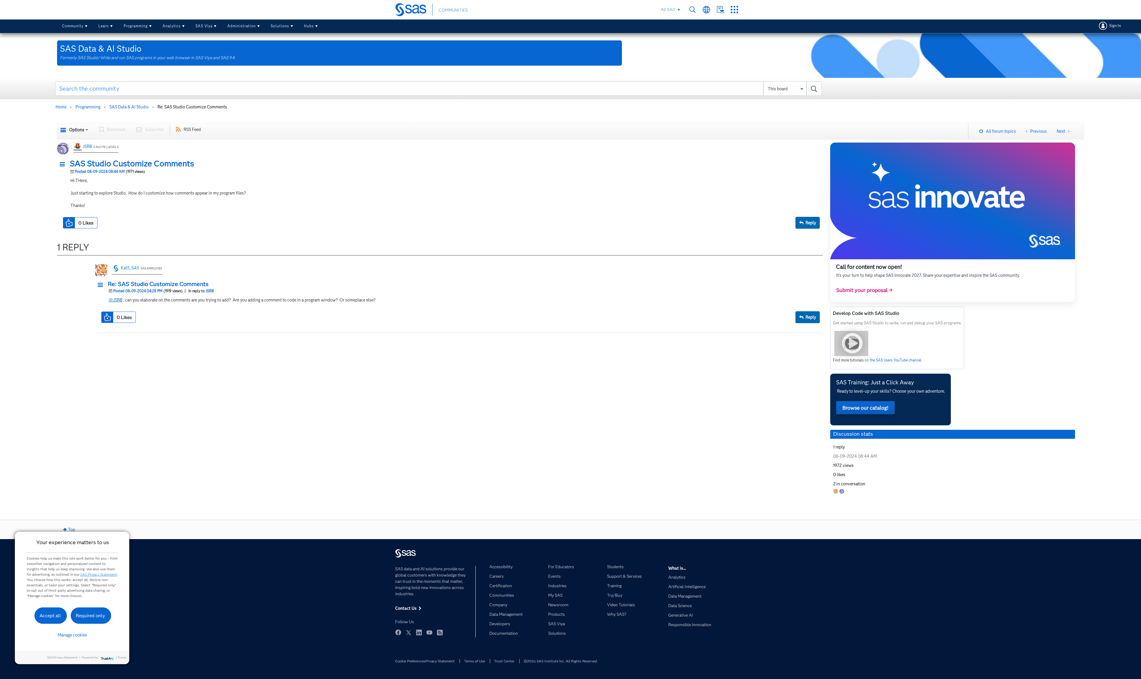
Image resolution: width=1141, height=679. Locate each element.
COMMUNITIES (453, 10)
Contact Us (720, 9)
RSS (440, 632)
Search (692, 9)
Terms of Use (474, 661)
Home (61, 107)
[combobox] (438, 88)
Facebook (398, 632)
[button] (63, 164)
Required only (90, 615)
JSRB (87, 146)
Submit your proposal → (864, 290)
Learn (103, 26)
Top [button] (71, 529)
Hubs (309, 26)
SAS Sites (734, 9)
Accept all (50, 615)
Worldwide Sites (706, 9)
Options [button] (76, 129)
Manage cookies (72, 635)
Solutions (280, 26)
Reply (811, 222)
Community (72, 26)
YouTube (429, 632)
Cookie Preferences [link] (410, 661)
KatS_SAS (130, 268)
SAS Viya (204, 26)
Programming (136, 26)
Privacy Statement (440, 661)
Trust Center (504, 661)
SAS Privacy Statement (98, 574)
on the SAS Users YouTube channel (893, 360)
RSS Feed (192, 129)
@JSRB (115, 300)
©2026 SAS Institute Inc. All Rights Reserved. (561, 661)
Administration (241, 26)
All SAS (668, 9)
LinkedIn (419, 632)
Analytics (172, 26)
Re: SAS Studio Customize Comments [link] (192, 107)
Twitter (409, 632)
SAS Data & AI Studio (129, 107)
